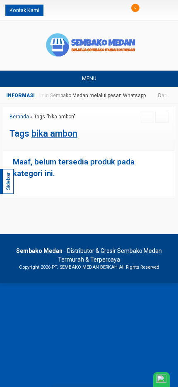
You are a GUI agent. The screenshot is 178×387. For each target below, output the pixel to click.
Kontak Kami (24, 10)
